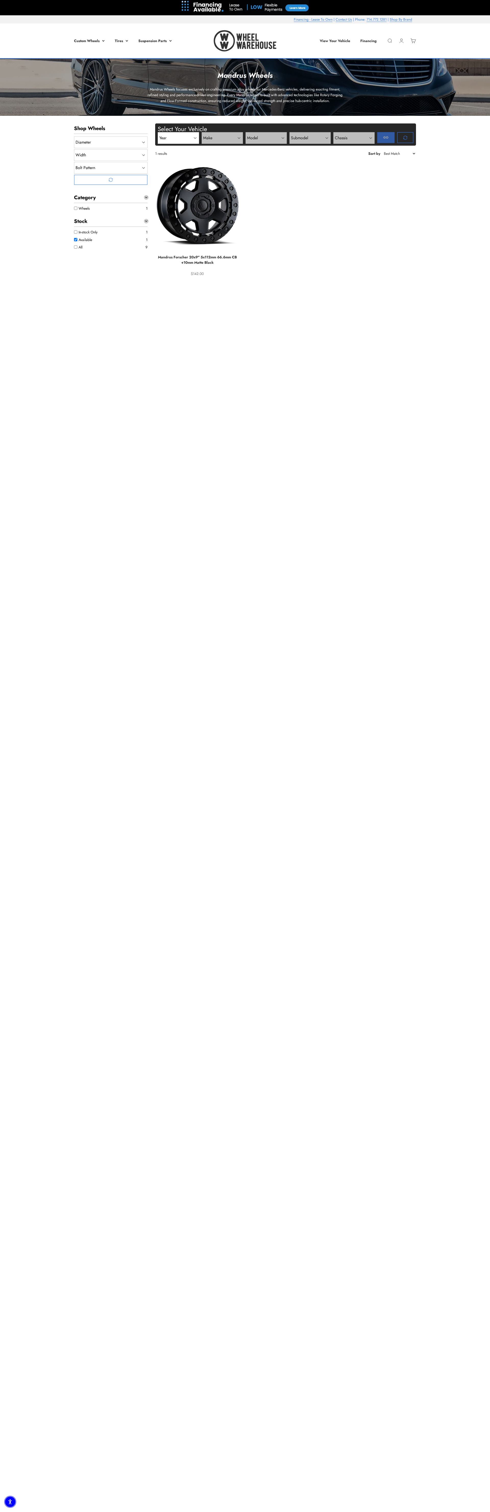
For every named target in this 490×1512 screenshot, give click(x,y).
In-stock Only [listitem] (88, 232)
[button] (10, 1502)
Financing (368, 40)
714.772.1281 (376, 19)
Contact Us (344, 19)
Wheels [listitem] (84, 208)
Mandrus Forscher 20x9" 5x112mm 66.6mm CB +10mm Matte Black (197, 260)
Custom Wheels (87, 40)
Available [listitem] (85, 239)
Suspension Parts (152, 40)
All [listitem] (80, 247)
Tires (119, 40)
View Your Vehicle (335, 40)
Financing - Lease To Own (313, 19)
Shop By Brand (401, 19)
